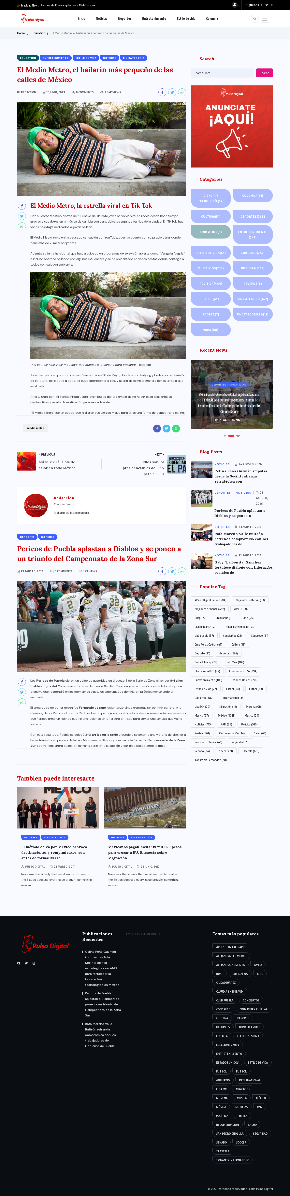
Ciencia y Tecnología (211, 198)
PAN (226, 724)
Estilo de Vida (206, 689)
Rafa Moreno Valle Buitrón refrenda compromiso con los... (78, 5)
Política (210, 283)
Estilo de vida (186, 19)
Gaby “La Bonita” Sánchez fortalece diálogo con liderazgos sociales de (243, 567)
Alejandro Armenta (210, 609)
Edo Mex (235, 662)
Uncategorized (252, 314)
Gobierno (253, 253)
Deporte (202, 653)
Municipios (211, 268)
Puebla (202, 733)
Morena (254, 706)
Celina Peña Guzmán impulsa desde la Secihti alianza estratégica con (240, 476)
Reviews (252, 283)
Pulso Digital (35, 866)
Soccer (226, 751)
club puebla (204, 635)
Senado (202, 751)
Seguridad (240, 742)
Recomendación (232, 733)
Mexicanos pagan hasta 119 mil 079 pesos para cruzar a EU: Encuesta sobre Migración (144, 852)
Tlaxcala (250, 751)
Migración (228, 706)
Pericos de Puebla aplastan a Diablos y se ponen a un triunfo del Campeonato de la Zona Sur (103, 1004)
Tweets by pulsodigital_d (143, 934)
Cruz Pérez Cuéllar (208, 644)
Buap (200, 618)
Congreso (259, 635)
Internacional (233, 697)
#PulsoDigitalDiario (210, 600)
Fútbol (256, 689)
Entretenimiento (154, 19)
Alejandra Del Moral (250, 600)
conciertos (232, 635)
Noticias (101, 19)
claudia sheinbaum (239, 626)
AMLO (241, 609)
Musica (202, 715)
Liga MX (202, 706)
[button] (225, 436)
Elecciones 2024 (243, 671)
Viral (210, 329)
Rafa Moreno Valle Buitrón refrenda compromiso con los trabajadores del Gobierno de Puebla (229, 402)
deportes (228, 653)
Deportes (125, 19)
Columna (212, 19)
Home (21, 33)
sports (211, 314)
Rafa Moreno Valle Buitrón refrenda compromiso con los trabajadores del (241, 539)
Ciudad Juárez (205, 626)
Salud (211, 299)
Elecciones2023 (207, 671)
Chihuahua (224, 618)
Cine (248, 618)
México (226, 715)
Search (264, 73)
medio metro (35, 428)
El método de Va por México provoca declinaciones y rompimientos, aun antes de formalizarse (54, 852)
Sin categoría (252, 299)
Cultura (211, 216)
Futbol (233, 689)
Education (38, 33)
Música (252, 715)
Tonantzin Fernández (211, 760)
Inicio (81, 19)
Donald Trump (206, 662)
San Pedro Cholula (208, 742)
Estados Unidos (243, 680)
